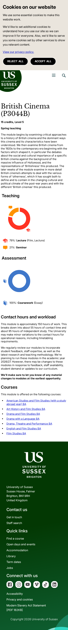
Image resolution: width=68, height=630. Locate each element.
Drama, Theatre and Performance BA (29, 423)
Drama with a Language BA (22, 418)
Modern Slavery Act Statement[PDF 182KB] (26, 608)
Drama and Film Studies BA (23, 414)
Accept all (43, 61)
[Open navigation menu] (53, 75)
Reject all (15, 61)
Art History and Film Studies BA (25, 409)
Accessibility (14, 593)
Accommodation (17, 550)
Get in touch (14, 517)
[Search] (63, 78)
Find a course (15, 538)
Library (11, 556)
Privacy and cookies (19, 599)
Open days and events (20, 544)
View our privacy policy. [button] (18, 52)
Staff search (14, 523)
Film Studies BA (16, 433)
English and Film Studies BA (23, 428)
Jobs (9, 568)
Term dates (13, 562)
